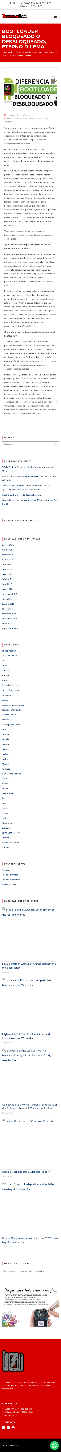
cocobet (6, 719)
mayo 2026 (7, 549)
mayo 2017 (7, 589)
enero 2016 (7, 608)
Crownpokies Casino (11, 724)
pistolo (5, 788)
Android (10, 118)
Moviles (29, 118)
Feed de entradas (10, 874)
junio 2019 (7, 569)
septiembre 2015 (10, 628)
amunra (5, 670)
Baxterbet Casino (10, 685)
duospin (5, 734)
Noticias (36, 118)
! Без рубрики (9, 650)
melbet (5, 759)
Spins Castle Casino (11, 832)
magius (5, 749)
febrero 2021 (8, 559)
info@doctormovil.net (10, 1415)
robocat (5, 813)
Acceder (6, 870)
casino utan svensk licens (13, 705)
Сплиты (6, 847)
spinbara (6, 828)
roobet (5, 818)
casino (5, 700)
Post (4, 798)
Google (23, 118)
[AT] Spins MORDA (11, 655)
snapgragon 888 (25, 1271)
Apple (16, 118)
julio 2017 (6, 579)
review (5, 808)
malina (5, 754)
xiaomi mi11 (41, 1271)
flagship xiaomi (9, 1271)
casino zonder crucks (11, 709)
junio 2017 (7, 584)
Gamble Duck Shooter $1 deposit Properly (21, 495)
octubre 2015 (8, 623)
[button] (54, 1445)
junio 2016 (7, 599)
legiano (5, 744)
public (5, 803)
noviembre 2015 (9, 618)
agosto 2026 (8, 545)
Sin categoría (8, 823)
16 (3, 660)
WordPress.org (9, 884)
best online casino (10, 690)
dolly (4, 729)
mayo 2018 (7, 574)
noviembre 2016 (9, 594)
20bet (5, 665)
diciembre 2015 (9, 613)
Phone (43, 118)
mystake (6, 768)
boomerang (7, 695)
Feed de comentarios (11, 879)
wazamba (6, 837)
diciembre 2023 (9, 554)
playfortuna (7, 793)
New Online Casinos (11, 773)
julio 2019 (6, 564)
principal (29, 115)
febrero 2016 (8, 604)
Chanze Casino (9, 714)
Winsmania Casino (10, 842)
